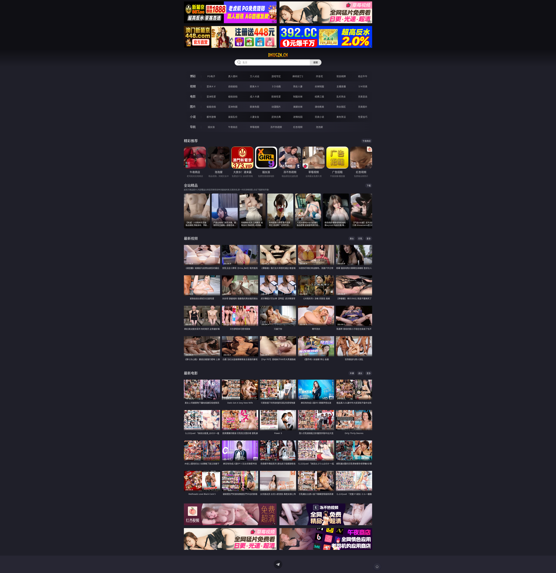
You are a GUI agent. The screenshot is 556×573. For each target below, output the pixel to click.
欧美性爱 (276, 96)
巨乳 (360, 238)
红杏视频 (297, 127)
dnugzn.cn (278, 55)
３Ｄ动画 (276, 86)
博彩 (193, 76)
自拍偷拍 (232, 86)
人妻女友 (254, 116)
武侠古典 (276, 116)
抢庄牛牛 (362, 76)
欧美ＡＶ (254, 86)
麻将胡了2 (297, 76)
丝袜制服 (319, 86)
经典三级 (319, 96)
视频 (193, 86)
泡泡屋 (319, 127)
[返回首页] (377, 566)
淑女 (360, 373)
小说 (193, 117)
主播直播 (341, 86)
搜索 (315, 62)
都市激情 (211, 116)
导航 (193, 127)
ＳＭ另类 (362, 86)
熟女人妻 (297, 86)
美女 (352, 238)
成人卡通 (254, 96)
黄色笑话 (341, 116)
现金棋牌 (341, 76)
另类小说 (319, 116)
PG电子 (211, 76)
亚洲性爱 (211, 96)
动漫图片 (276, 106)
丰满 (352, 373)
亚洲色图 (232, 106)
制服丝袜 (297, 96)
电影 (193, 96)
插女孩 (211, 127)
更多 (369, 238)
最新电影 (191, 373)
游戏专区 (276, 76)
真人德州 (232, 76)
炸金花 (319, 76)
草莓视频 (254, 127)
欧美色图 (254, 106)
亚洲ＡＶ (211, 86)
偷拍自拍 (232, 96)
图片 (193, 107)
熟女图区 (341, 106)
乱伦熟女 (341, 96)
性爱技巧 (362, 116)
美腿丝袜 (297, 106)
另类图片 (362, 106)
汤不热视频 (276, 127)
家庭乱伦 (232, 116)
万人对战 (254, 76)
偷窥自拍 (211, 106)
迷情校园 (297, 116)
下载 (369, 185)
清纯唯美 (319, 106)
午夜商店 (232, 127)
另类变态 (362, 96)
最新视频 (191, 238)
